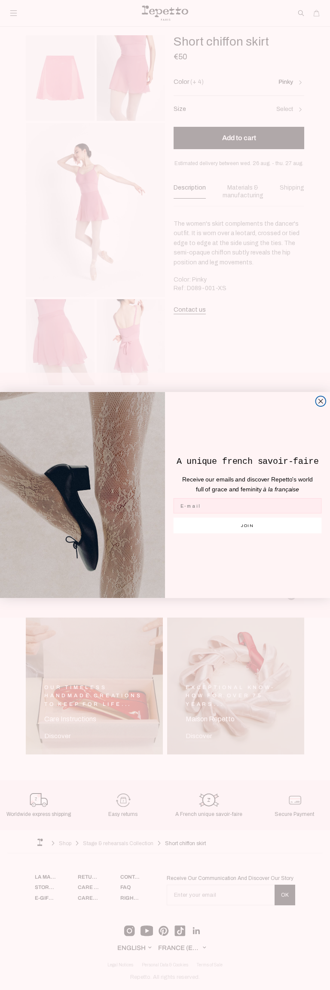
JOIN (247, 525)
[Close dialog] (321, 401)
